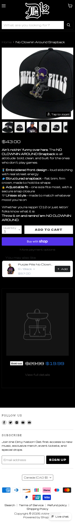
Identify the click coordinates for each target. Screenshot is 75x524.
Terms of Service (31, 505)
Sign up (57, 460)
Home (7, 42)
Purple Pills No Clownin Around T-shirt (35, 264)
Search (10, 505)
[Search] (68, 25)
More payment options (37, 249)
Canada (36, 477)
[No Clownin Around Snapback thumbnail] (7, 127)
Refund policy (57, 505)
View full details (37, 374)
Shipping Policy (37, 508)
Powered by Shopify (37, 517)
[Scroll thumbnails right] (70, 127)
